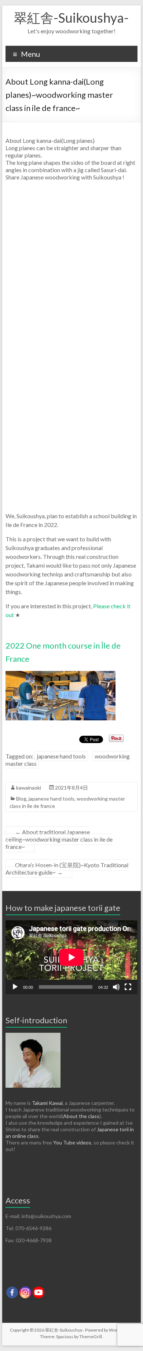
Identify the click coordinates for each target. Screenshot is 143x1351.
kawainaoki (28, 787)
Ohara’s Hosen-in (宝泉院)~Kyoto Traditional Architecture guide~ (67, 868)
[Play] (15, 987)
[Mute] (116, 987)
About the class (81, 1116)
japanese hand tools (61, 756)
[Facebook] (12, 1292)
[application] (71, 957)
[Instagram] (25, 1292)
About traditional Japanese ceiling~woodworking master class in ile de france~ (59, 839)
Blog (21, 798)
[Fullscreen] (128, 987)
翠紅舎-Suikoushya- (71, 18)
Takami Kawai (47, 1103)
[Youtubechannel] (38, 1292)
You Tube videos (72, 1142)
